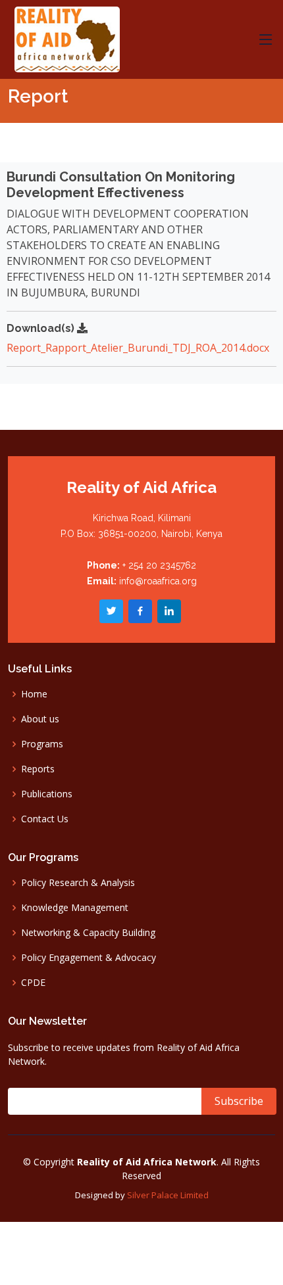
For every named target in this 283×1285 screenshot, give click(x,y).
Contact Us (44, 819)
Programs (42, 744)
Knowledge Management (74, 907)
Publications (46, 794)
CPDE (33, 982)
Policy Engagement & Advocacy (88, 957)
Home (34, 694)
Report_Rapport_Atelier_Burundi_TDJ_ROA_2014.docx (138, 347)
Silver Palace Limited (168, 1195)
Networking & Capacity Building (88, 932)
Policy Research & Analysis (78, 882)
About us (40, 719)
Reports (38, 769)
